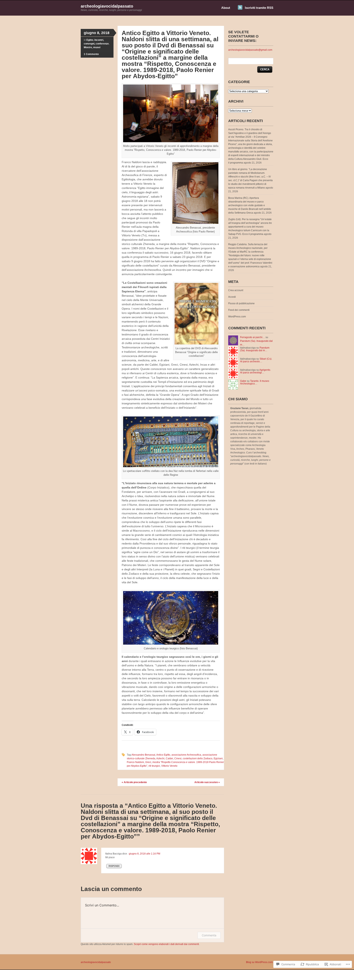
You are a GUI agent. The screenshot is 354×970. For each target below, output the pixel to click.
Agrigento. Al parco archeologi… (255, 371)
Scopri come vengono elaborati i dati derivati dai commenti (166, 944)
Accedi (232, 296)
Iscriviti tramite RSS (259, 7)
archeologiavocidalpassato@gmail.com (250, 49)
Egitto (89, 40)
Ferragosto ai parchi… (252, 337)
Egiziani (218, 758)
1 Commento (91, 54)
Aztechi (160, 758)
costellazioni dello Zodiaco (197, 758)
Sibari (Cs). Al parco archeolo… (256, 360)
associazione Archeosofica (186, 754)
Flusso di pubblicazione (241, 303)
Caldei (169, 758)
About (225, 7)
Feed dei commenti (239, 310)
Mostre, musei (92, 47)
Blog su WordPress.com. (259, 962)
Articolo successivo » (207, 782)
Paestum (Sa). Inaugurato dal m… (254, 349)
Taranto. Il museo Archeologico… (254, 382)
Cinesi (178, 758)
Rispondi (114, 866)
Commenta (209, 935)
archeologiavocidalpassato (107, 6)
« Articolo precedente (134, 782)
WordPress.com (237, 316)
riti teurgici (154, 765)
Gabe (243, 381)
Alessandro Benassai (143, 754)
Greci (148, 762)
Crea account (235, 290)
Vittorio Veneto (169, 765)
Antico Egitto (163, 754)
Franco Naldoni (135, 762)
